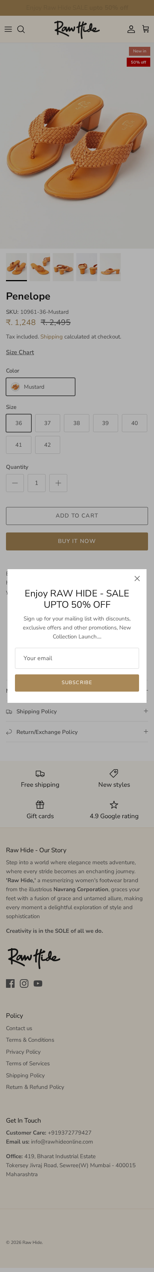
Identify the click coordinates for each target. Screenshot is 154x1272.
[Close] (137, 578)
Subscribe (77, 682)
